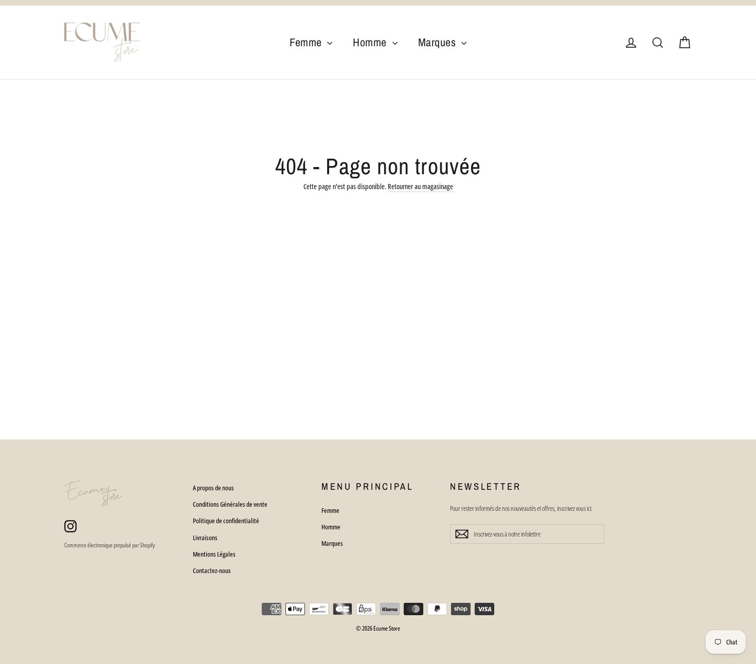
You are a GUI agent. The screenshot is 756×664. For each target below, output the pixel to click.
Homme (371, 42)
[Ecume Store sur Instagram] (70, 526)
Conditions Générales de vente (230, 504)
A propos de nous (213, 487)
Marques (438, 42)
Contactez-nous (212, 570)
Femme (307, 42)
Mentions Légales (214, 554)
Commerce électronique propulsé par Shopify (109, 545)
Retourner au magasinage (420, 186)
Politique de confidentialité (226, 520)
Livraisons (205, 537)
